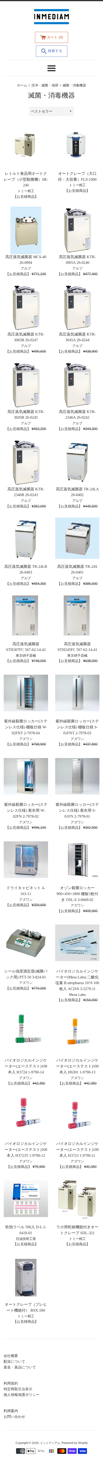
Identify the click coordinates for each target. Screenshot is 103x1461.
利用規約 (11, 1383)
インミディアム (50, 1443)
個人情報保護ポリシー (22, 1395)
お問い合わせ (14, 1416)
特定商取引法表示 (18, 1389)
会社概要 (11, 1356)
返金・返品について (20, 1367)
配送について (14, 1361)
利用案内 (11, 1411)
